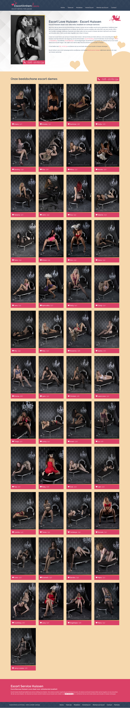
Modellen (79, 7)
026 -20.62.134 (36, 62)
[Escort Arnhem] (25, 5)
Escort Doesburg (89, 38)
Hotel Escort (89, 7)
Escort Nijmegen (69, 40)
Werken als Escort (102, 7)
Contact (113, 7)
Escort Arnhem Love (14, 705)
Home (63, 7)
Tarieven (70, 7)
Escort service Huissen (94, 50)
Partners (117, 705)
